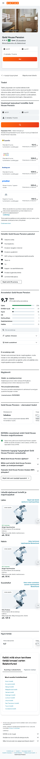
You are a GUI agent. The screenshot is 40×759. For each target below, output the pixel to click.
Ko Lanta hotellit (10, 684)
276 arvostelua (21, 40)
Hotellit (18, 751)
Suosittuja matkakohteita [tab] (12, 670)
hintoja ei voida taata (14, 728)
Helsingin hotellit (10, 695)
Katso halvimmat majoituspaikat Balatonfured (30, 542)
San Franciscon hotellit (12, 703)
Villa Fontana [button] (6, 610)
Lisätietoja (6, 215)
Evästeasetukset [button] (6, 223)
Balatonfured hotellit (29, 753)
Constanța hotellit (10, 709)
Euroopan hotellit (26, 751)
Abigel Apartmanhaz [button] (8, 527)
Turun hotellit (9, 706)
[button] (3, 3)
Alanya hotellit (9, 687)
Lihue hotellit (9, 700)
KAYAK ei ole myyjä (9, 734)
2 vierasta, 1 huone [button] (10, 54)
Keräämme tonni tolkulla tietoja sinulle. (16, 737)
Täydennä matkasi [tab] (30, 670)
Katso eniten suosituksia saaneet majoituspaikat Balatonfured (31, 584)
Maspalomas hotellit (11, 689)
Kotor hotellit (9, 681)
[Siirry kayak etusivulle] (13, 3)
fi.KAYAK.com (10, 751)
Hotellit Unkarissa (7, 753)
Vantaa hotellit (9, 692)
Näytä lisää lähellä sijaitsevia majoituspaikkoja (30, 501)
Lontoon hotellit (10, 698)
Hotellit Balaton (18, 753)
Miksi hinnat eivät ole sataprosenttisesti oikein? (18, 741)
